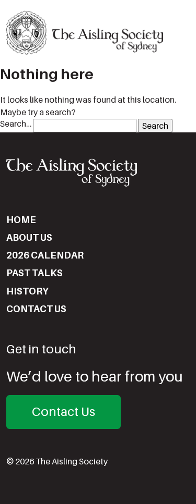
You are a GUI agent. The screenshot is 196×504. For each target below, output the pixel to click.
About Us (29, 237)
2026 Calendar (45, 255)
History (27, 291)
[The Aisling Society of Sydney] (84, 32)
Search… (15, 123)
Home (21, 219)
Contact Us (36, 308)
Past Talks (34, 272)
